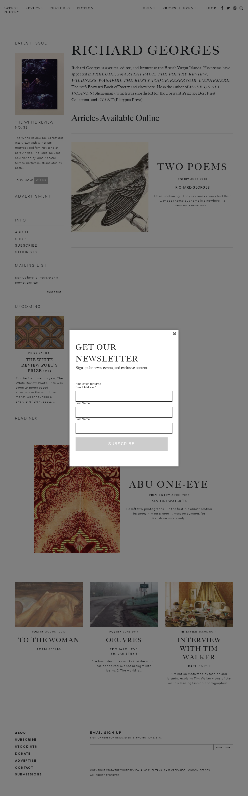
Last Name (83, 419)
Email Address (86, 387)
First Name (83, 403)
